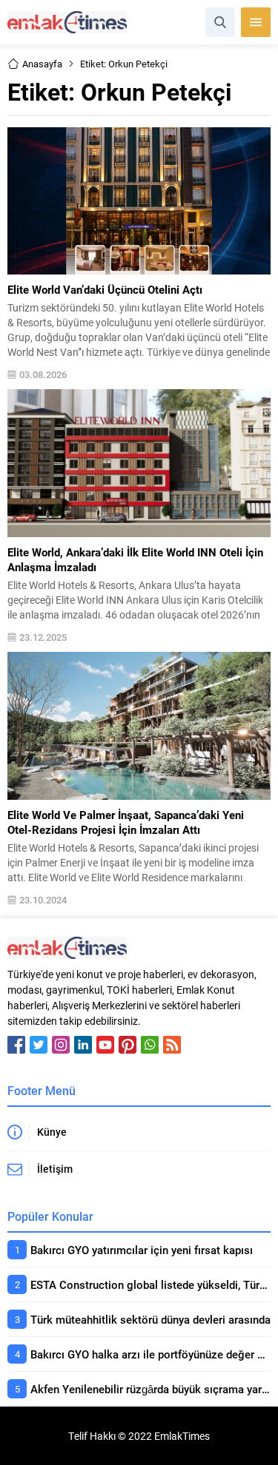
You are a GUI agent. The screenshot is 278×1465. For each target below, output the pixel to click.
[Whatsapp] (150, 1045)
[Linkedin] (83, 1045)
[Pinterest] (127, 1045)
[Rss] (172, 1045)
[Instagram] (61, 1045)
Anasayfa (42, 63)
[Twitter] (38, 1045)
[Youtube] (105, 1045)
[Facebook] (16, 1045)
